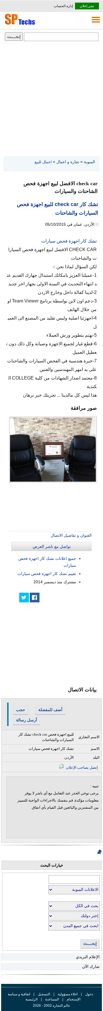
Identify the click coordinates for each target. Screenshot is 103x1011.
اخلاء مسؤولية (68, 994)
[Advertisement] (51, 99)
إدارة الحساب (63, 6)
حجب (20, 709)
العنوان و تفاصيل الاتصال (71, 535)
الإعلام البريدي (88, 957)
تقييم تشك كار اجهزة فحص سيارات (46, 573)
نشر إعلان (87, 6)
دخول (89, 994)
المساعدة (52, 999)
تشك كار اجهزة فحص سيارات (69, 241)
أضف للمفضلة (50, 709)
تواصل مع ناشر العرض (52, 546)
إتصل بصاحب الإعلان (81, 767)
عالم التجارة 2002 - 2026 (51, 1006)
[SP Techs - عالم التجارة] (19, 24)
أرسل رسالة (26, 720)
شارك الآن (91, 966)
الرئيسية (31, 999)
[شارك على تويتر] (24, 597)
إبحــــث (90, 943)
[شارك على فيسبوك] (34, 597)
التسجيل (44, 994)
